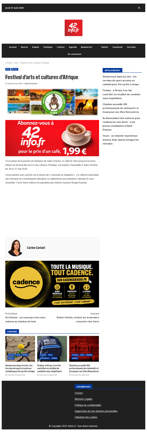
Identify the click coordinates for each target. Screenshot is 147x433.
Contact (79, 393)
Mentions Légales (83, 399)
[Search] (139, 8)
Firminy (25, 355)
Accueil (13, 47)
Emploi (35, 47)
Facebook (117, 47)
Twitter (104, 47)
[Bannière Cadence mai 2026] (52, 284)
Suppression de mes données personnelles (96, 411)
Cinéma (89, 355)
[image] (52, 138)
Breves (14, 69)
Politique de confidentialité (88, 405)
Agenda (73, 47)
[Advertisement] (52, 211)
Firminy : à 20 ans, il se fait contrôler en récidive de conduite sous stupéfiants (52, 349)
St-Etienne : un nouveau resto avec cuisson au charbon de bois (25, 317)
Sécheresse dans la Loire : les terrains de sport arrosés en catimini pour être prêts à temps (20, 349)
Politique (48, 47)
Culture (61, 47)
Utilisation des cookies (86, 417)
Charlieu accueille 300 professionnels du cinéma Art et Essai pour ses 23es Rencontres (84, 349)
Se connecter (75, 54)
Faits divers (44, 358)
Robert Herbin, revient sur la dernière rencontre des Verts (78, 317)
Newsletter (86, 47)
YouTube (131, 47)
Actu (8, 69)
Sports (24, 47)
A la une (11, 355)
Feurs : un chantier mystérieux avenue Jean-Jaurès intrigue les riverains (121, 140)
